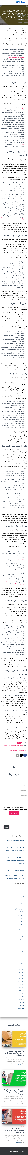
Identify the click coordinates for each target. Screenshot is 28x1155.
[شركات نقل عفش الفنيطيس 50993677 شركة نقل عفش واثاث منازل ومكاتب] (14, 1039)
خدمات (22, 945)
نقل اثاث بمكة (15, 584)
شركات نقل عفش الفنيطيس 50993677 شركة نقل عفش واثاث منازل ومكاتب (14, 1053)
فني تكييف (21, 972)
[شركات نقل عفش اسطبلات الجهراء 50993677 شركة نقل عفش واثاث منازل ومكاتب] (14, 1077)
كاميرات (22, 984)
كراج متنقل (21, 990)
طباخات (22, 957)
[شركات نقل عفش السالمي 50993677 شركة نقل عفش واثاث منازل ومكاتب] (14, 1116)
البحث (23, 823)
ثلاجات (22, 933)
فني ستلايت (21, 975)
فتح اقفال (21, 966)
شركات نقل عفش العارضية (10, 745)
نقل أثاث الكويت (19, 560)
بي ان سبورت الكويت (19, 909)
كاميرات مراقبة (20, 987)
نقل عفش (21, 144)
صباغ (23, 954)
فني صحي (21, 978)
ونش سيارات (21, 1008)
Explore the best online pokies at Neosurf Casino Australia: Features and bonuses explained (15, 850)
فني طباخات (21, 981)
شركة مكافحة (20, 951)
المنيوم (22, 896)
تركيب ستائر (20, 745)
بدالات (22, 899)
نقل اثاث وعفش (18, 747)
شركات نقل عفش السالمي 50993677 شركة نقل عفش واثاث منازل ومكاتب (14, 1130)
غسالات (22, 960)
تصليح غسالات (20, 924)
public (22, 890)
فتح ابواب (21, 963)
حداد (23, 942)
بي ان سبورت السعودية (18, 905)
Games (22, 887)
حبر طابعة (21, 939)
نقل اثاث (21, 108)
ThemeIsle (6, 1151)
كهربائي (22, 996)
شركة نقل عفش (22, 596)
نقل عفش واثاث (22, 750)
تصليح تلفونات (20, 917)
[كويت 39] (21, 3)
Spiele (22, 893)
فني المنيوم (21, 969)
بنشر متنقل (21, 902)
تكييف (22, 927)
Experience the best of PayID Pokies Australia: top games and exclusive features (14, 860)
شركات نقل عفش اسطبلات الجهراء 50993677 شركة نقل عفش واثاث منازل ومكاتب (14, 1092)
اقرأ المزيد (18, 1064)
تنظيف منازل (21, 930)
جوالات (22, 936)
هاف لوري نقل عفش (13, 750)
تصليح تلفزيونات (20, 915)
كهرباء (22, 993)
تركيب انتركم (21, 911)
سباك (22, 948)
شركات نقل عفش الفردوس (16, 57)
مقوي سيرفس (20, 999)
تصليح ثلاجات (21, 921)
